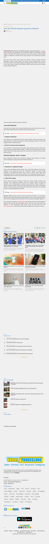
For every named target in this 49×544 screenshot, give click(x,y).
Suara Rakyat (14, 501)
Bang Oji (7, 30)
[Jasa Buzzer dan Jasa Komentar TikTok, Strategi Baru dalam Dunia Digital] (35, 259)
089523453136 (11, 483)
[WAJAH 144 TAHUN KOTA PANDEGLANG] (5, 400)
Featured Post (22, 491)
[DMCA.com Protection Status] (25, 508)
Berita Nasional (12, 488)
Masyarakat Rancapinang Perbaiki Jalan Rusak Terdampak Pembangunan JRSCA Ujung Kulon (27, 394)
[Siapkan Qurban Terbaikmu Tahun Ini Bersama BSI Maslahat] (14, 259)
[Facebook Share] (35, 228)
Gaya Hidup (10, 26)
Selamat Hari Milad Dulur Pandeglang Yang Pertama (21, 404)
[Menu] (4, 3)
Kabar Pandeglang (19, 493)
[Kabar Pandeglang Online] (12, 3)
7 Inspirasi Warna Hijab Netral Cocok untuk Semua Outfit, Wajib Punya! (14, 286)
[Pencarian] (44, 3)
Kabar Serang (27, 493)
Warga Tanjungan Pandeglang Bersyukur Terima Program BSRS (23, 388)
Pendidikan (17, 499)
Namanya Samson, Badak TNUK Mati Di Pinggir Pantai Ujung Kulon (19, 353)
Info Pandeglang (41, 491)
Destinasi (27, 488)
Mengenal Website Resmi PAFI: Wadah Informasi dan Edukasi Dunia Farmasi (16, 0)
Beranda (5, 24)
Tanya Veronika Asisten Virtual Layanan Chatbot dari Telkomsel (19, 346)
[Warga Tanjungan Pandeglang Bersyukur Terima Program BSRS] (7, 389)
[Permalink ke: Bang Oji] (5, 30)
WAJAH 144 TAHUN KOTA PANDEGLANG (18, 399)
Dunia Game (33, 488)
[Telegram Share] (42, 228)
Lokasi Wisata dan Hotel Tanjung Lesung (14, 342)
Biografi (17, 488)
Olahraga (11, 499)
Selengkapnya (24, 357)
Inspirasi (5, 493)
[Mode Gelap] (42, 3)
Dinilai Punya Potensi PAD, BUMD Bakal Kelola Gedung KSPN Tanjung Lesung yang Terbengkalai (27, 383)
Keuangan (12, 496)
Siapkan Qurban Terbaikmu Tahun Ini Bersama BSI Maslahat (14, 267)
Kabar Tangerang (35, 493)
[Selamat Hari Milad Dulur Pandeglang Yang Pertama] (5, 405)
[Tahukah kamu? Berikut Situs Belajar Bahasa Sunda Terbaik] (35, 279)
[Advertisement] (24, 14)
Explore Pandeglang (8, 491)
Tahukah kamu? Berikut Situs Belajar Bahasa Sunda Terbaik (34, 286)
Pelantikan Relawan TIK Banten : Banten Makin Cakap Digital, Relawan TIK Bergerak (13, 246)
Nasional (6, 499)
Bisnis (22, 488)
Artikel (5, 488)
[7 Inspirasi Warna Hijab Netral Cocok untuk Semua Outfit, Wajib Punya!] (14, 279)
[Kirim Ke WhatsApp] (44, 228)
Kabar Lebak (11, 493)
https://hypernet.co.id (8, 206)
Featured (15, 491)
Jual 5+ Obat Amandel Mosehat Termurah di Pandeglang (17, 338)
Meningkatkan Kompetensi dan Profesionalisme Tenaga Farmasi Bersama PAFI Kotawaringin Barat (34, 246)
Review (29, 499)
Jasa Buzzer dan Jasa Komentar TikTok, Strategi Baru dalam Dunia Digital (35, 267)
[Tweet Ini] (37, 228)
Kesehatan (6, 496)
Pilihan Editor (23, 499)
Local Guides (37, 496)
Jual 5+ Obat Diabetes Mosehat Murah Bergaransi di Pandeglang (19, 349)
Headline (34, 491)
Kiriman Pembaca (19, 496)
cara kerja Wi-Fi (21, 201)
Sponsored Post (7, 501)
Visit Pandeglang (28, 501)
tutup (5, 527)
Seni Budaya (34, 499)
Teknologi (9, 24)
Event (39, 488)
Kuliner (32, 496)
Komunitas (27, 496)
